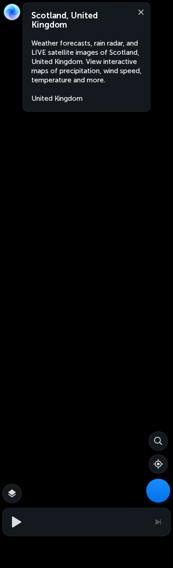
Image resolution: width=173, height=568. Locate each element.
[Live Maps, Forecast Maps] (158, 491)
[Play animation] (15, 522)
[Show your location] (158, 464)
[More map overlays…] (12, 493)
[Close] (139, 11)
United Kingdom (57, 98)
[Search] (158, 441)
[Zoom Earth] (12, 12)
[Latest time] (157, 522)
